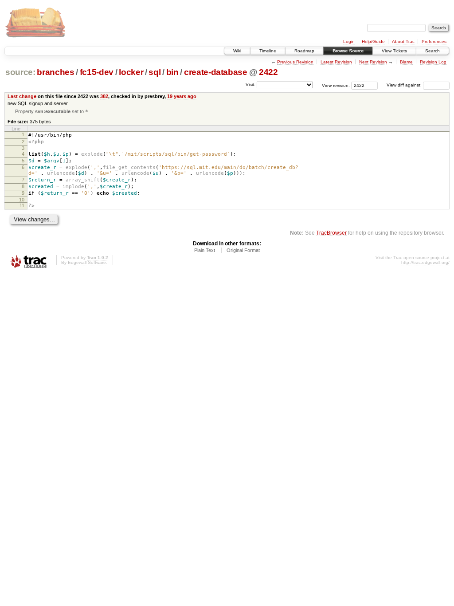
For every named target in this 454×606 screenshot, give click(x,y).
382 (104, 96)
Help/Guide (373, 41)
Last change (22, 96)
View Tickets (394, 50)
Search (432, 50)
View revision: (336, 85)
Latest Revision (336, 61)
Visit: (250, 84)
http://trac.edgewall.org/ (425, 262)
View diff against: (405, 85)
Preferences (434, 41)
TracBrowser (331, 233)
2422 (268, 72)
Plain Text (204, 250)
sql (154, 72)
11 (22, 205)
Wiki (237, 50)
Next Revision (373, 61)
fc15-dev (97, 72)
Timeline (267, 50)
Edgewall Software (87, 262)
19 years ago (181, 96)
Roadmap (304, 50)
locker (131, 72)
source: (20, 72)
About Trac (403, 41)
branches (55, 72)
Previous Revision (295, 61)
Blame (406, 61)
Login (349, 41)
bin (172, 72)
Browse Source (348, 50)
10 (21, 199)
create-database (215, 72)
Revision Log (433, 61)
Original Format (243, 250)
